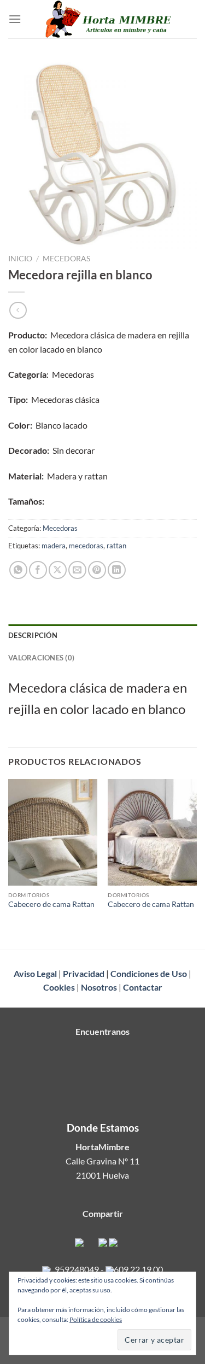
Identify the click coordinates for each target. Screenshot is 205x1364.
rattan (116, 545)
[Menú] (14, 18)
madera (54, 545)
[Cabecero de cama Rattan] (52, 832)
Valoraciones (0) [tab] (41, 657)
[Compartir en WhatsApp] (18, 570)
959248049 (77, 1269)
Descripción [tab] (32, 635)
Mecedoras (66, 258)
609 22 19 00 (138, 1269)
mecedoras (86, 545)
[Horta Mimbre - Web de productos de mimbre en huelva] (109, 19)
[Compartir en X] (58, 570)
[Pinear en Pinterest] (97, 570)
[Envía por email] (77, 570)
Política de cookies (95, 1319)
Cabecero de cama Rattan (51, 904)
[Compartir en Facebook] (38, 570)
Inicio (20, 258)
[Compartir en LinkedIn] (117, 570)
